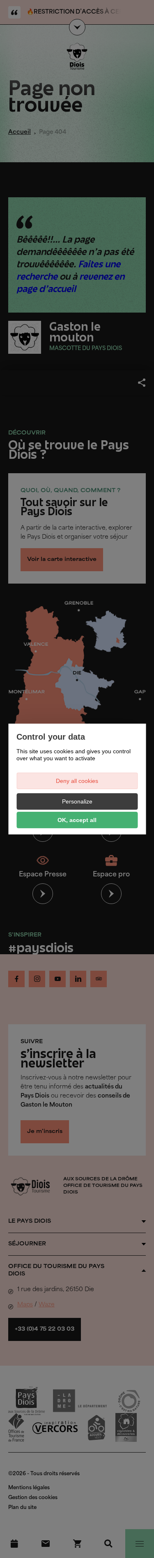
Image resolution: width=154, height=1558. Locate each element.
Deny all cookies (77, 781)
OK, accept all (77, 820)
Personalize (77, 801)
